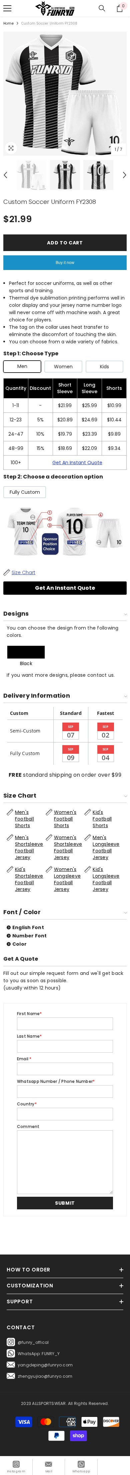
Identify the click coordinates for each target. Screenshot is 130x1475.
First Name (29, 1013)
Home (8, 23)
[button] (65, 1203)
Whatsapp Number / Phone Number (56, 1081)
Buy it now (65, 262)
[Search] (102, 8)
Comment (28, 1126)
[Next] (125, 175)
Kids (104, 366)
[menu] (7, 8)
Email (24, 1059)
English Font (28, 927)
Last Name (29, 1036)
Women (63, 366)
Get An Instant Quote (77, 462)
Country (27, 1104)
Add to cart (65, 242)
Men (22, 366)
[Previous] (5, 175)
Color (19, 944)
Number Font (29, 935)
